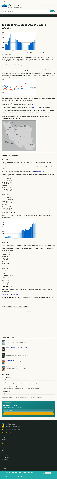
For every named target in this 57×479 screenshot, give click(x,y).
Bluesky (19, 306)
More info (7, 477)
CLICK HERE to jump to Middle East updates (13, 65)
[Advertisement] (28, 322)
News (3, 450)
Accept (42, 473)
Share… (26, 306)
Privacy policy (5, 470)
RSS (54, 1)
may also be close (35, 107)
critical (31, 104)
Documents (4, 462)
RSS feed (4, 468)
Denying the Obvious (11, 354)
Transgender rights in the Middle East (11, 386)
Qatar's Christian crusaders (8, 396)
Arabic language (5, 457)
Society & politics (6, 452)
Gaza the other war (6, 377)
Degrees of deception (7, 391)
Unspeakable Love (10, 360)
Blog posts (4, 437)
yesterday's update (7, 164)
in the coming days (29, 112)
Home (3, 21)
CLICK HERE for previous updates (11, 294)
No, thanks (48, 473)
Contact (50, 1)
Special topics (5, 459)
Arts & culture (5, 455)
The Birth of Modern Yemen (13, 366)
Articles (3, 448)
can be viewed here (18, 298)
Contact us (4, 439)
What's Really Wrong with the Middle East (16, 347)
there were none (39, 171)
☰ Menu (4, 15)
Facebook (9, 306)
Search (52, 11)
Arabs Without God (11, 341)
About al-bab (45, 1)
